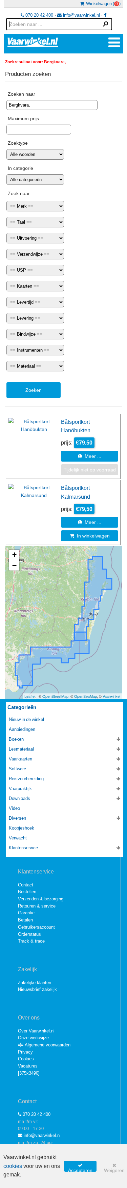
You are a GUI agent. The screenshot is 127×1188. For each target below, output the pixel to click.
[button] (14, 555)
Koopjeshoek (21, 828)
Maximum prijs (23, 118)
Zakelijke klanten (34, 982)
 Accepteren (80, 1167)
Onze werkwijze (33, 1037)
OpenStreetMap (55, 696)
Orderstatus (29, 934)
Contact (25, 884)
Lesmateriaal (21, 749)
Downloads (19, 798)
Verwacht (18, 838)
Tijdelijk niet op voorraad (90, 469)
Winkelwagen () (102, 3)
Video (14, 808)
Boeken (16, 739)
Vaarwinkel (111, 696)
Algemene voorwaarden (47, 1044)
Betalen (25, 919)
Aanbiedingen (22, 729)
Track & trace (31, 941)
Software (17, 769)
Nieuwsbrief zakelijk (37, 989)
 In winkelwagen (90, 535)
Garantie (26, 912)
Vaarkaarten (20, 759)
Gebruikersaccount (36, 927)
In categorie (20, 168)
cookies (12, 1166)
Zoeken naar (21, 94)
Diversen (17, 818)
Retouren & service (37, 906)
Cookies (26, 1058)
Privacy (25, 1052)
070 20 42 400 (38, 15)
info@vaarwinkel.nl (81, 15)
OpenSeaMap (85, 696)
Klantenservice (23, 848)
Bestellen (27, 891)
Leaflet (30, 696)
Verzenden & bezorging (40, 898)
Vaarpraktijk (20, 788)
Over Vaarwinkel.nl (36, 1030)
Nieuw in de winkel (26, 719)
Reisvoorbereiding (26, 778)
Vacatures (28, 1066)
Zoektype (18, 143)
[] (29, 1073)
